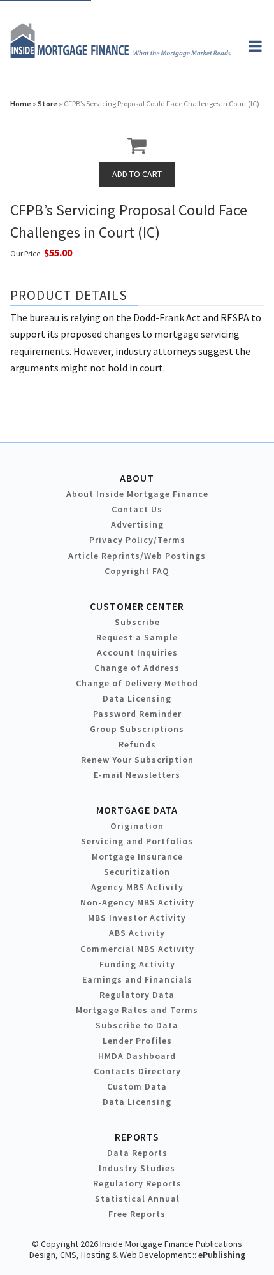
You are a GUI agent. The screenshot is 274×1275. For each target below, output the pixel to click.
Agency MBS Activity (137, 887)
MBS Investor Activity (137, 917)
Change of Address (137, 668)
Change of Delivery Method (137, 683)
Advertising (137, 524)
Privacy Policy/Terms (137, 539)
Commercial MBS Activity (137, 948)
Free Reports (137, 1214)
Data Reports (137, 1152)
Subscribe (137, 622)
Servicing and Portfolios (137, 841)
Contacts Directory (137, 1071)
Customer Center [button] (137, 606)
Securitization (137, 871)
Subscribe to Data (137, 1025)
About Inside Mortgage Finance (137, 494)
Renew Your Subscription (137, 759)
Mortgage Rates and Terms (137, 1010)
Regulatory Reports (137, 1183)
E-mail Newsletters (137, 775)
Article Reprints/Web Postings (137, 555)
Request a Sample (137, 637)
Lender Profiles (137, 1040)
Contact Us (137, 509)
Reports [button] (137, 1136)
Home (20, 103)
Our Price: (26, 253)
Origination (137, 826)
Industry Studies (137, 1168)
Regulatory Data (137, 994)
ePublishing (221, 1254)
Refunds (137, 744)
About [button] (137, 478)
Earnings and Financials (137, 979)
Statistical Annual (137, 1198)
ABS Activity (137, 933)
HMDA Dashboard (137, 1056)
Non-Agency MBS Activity (137, 902)
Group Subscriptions (137, 729)
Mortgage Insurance (137, 856)
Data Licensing (137, 698)
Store (47, 103)
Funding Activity (137, 964)
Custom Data (137, 1086)
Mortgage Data (137, 809)
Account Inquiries (137, 652)
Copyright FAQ (137, 571)
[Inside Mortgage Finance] (120, 54)
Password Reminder (137, 713)
